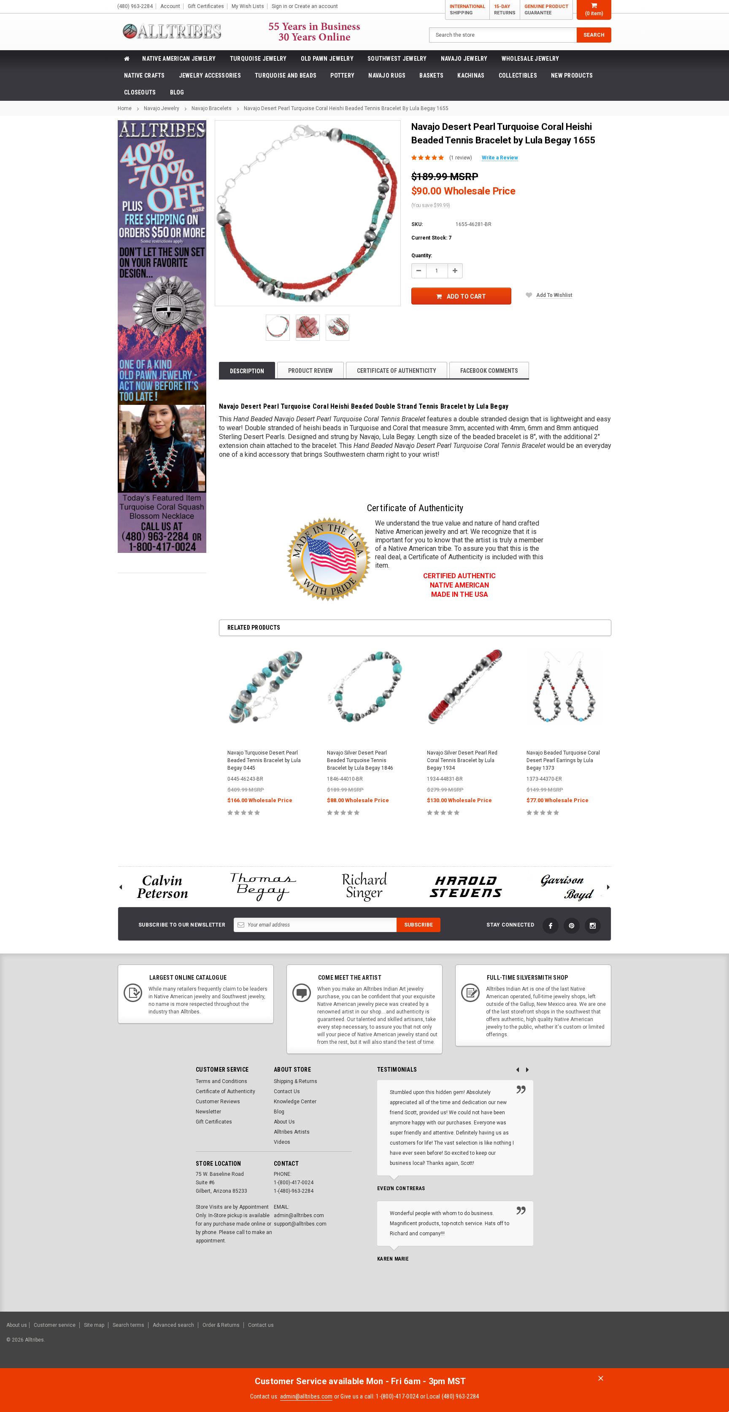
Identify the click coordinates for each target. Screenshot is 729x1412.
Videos (282, 1142)
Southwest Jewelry (397, 58)
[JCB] (711, 1344)
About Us (284, 1122)
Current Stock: (431, 238)
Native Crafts (144, 75)
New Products (572, 75)
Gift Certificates (214, 1122)
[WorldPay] (609, 1344)
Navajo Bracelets (212, 108)
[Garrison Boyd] (567, 887)
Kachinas (470, 75)
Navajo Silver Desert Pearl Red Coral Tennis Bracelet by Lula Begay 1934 (462, 760)
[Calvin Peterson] (162, 887)
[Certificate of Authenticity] (328, 559)
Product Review (310, 370)
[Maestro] (690, 1344)
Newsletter (208, 1112)
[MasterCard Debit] (643, 1344)
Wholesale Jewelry (530, 58)
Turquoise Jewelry (258, 58)
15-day (505, 10)
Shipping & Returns (295, 1081)
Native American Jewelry (179, 58)
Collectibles (518, 75)
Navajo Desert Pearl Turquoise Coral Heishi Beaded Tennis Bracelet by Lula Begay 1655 (346, 108)
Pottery (342, 75)
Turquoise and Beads (285, 75)
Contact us (261, 1325)
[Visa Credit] (625, 1344)
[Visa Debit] (626, 1344)
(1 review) (460, 158)
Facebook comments (489, 370)
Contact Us (287, 1091)
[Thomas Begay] (263, 887)
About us (16, 1325)
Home (125, 108)
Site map (94, 1325)
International (467, 10)
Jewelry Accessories (210, 75)
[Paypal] (578, 1344)
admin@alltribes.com (306, 1396)
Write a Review (500, 158)
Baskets (431, 75)
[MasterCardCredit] (627, 1344)
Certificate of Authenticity (396, 370)
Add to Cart (466, 296)
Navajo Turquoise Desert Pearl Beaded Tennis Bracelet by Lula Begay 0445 (264, 760)
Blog (177, 92)
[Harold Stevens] (465, 887)
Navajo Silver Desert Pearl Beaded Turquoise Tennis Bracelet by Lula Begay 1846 (360, 760)
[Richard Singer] (364, 887)
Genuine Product (546, 10)
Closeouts (140, 92)
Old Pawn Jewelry (327, 58)
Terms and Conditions (221, 1081)
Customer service (55, 1325)
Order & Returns (221, 1325)
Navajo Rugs (386, 75)
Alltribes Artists (292, 1132)
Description (247, 371)
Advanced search (173, 1325)
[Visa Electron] (669, 1344)
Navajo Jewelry (464, 58)
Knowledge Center (295, 1102)
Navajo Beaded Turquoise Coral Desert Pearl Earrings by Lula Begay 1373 (563, 760)
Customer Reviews (218, 1102)
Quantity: (421, 256)
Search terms (128, 1325)
